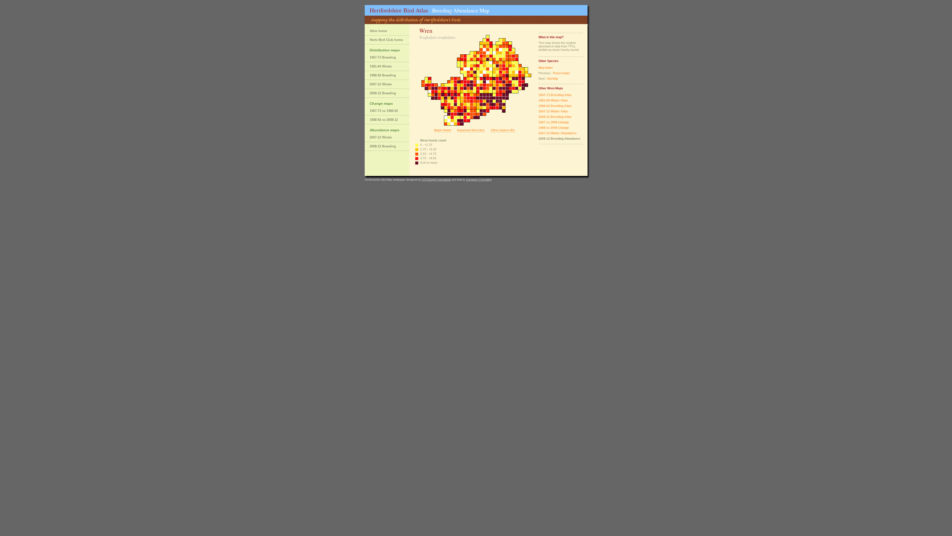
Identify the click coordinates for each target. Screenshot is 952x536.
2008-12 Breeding (383, 93)
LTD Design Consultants (436, 179)
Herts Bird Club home (386, 40)
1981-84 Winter (381, 66)
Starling (552, 78)
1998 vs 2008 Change (553, 128)
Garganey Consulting (479, 179)
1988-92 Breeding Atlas (555, 106)
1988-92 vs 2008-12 (384, 120)
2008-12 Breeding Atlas (555, 117)
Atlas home (378, 31)
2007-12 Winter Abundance (557, 133)
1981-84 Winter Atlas (553, 100)
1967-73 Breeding (383, 57)
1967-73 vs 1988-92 (384, 111)
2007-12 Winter (381, 84)
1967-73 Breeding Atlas (555, 95)
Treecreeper (561, 73)
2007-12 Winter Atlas (553, 111)
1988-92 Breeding (383, 75)
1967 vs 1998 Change (553, 122)
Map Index (545, 67)
